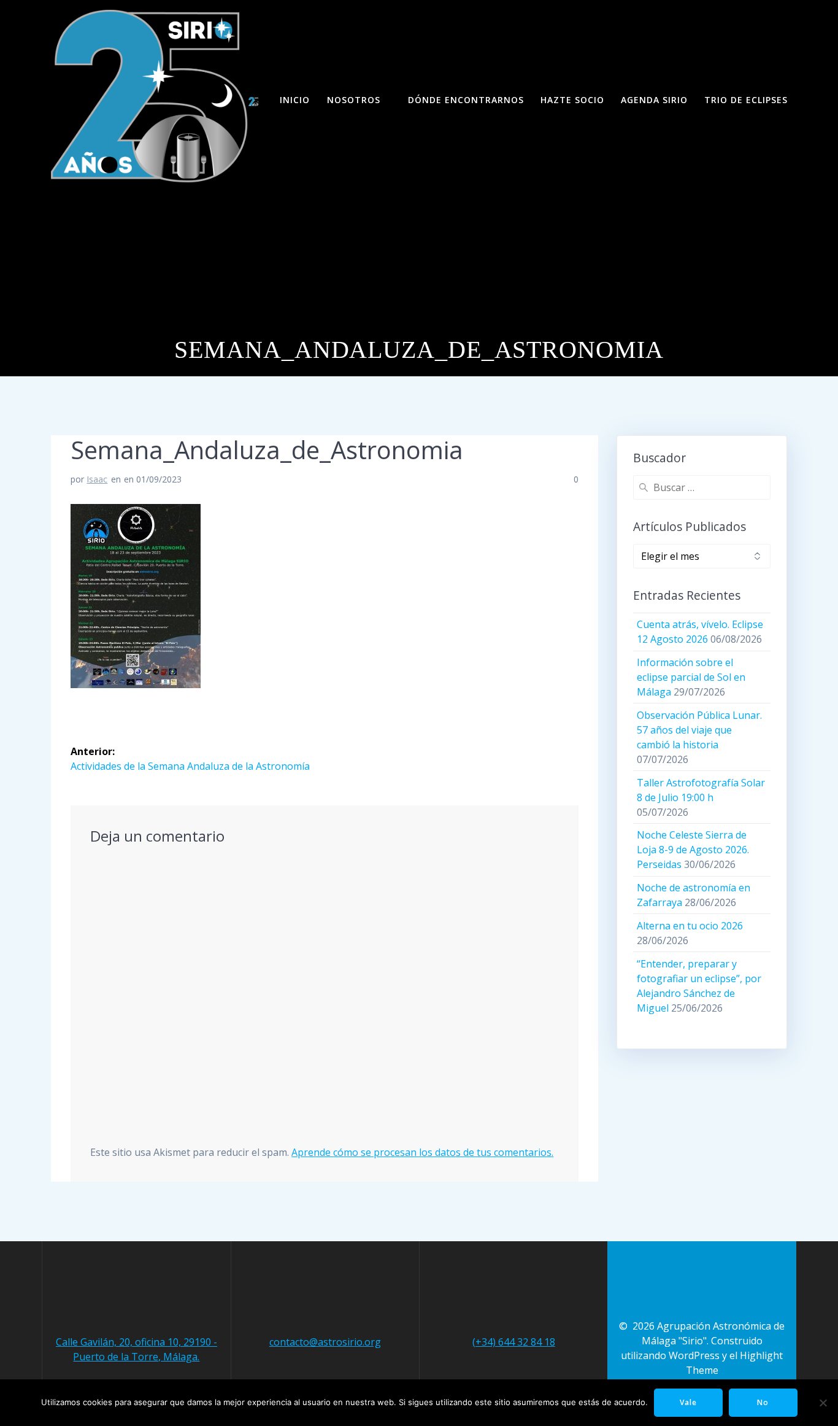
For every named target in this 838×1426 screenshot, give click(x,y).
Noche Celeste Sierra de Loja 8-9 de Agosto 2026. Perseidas (693, 849)
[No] (823, 1403)
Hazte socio (572, 100)
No (763, 1402)
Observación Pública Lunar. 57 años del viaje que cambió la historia (699, 729)
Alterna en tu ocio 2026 (690, 925)
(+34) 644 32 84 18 (513, 1342)
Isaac (96, 479)
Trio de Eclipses (746, 100)
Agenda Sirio (654, 100)
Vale (688, 1402)
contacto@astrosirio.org (325, 1342)
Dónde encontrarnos (466, 100)
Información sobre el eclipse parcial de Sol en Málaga (691, 677)
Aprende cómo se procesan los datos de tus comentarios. (422, 1152)
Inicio (295, 100)
